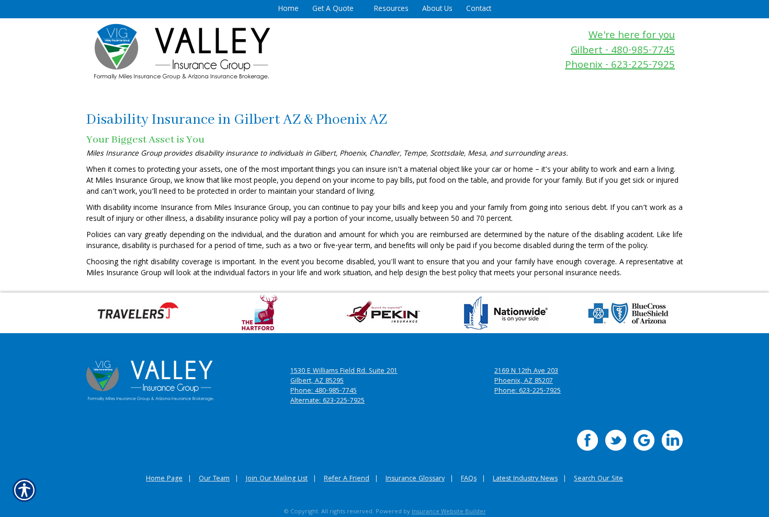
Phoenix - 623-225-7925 (620, 66)
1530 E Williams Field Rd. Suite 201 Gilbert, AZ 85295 (344, 376)
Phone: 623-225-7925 (527, 391)
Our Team (214, 479)
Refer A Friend (346, 479)
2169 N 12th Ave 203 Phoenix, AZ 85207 (526, 376)
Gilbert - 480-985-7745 (623, 51)
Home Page (164, 479)
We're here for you (632, 36)
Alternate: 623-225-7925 (327, 401)
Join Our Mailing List (277, 479)
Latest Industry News (525, 479)
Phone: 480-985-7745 (323, 391)
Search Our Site (598, 479)
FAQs (469, 479)
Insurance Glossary (415, 479)
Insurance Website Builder (449, 512)
